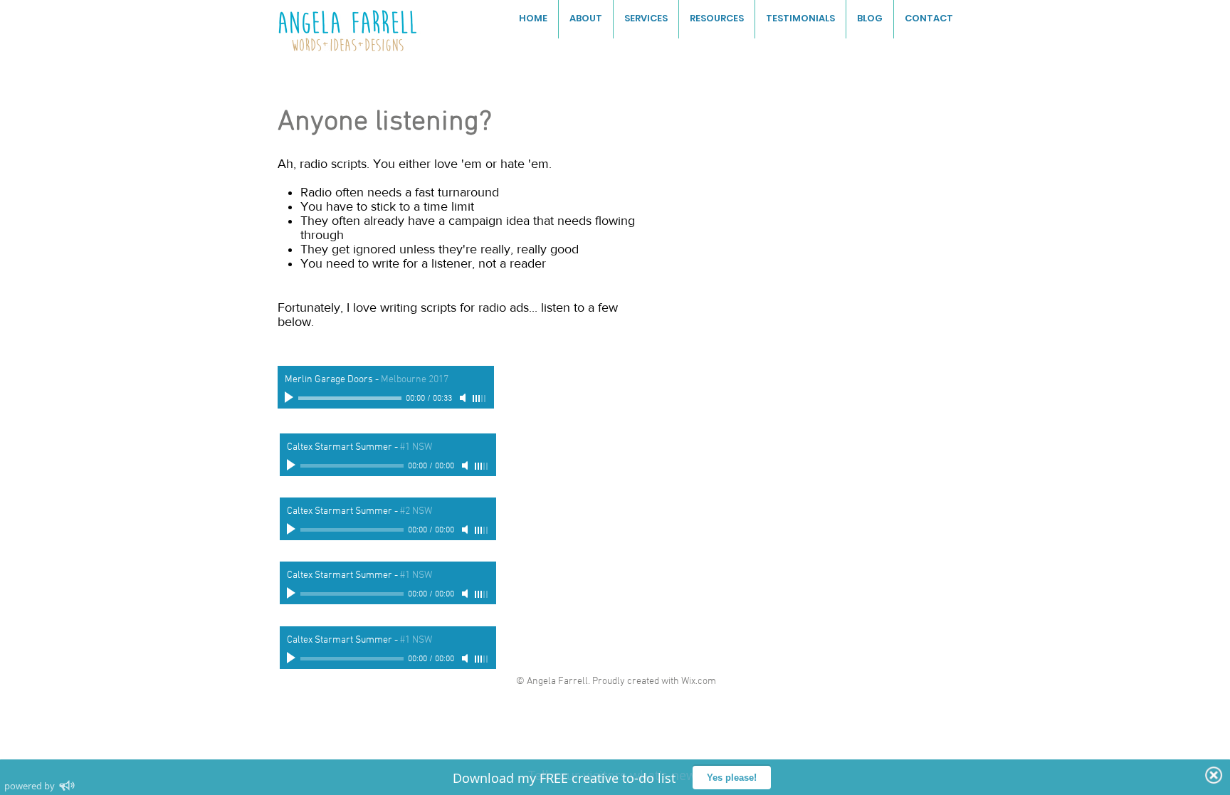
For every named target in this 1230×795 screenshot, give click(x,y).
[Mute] (464, 398)
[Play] (290, 398)
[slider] (480, 398)
